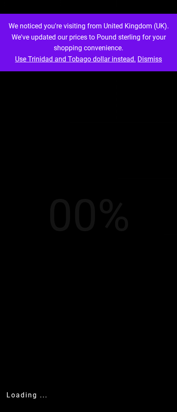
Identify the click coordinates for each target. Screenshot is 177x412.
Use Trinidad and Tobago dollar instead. (75, 59)
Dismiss (149, 59)
